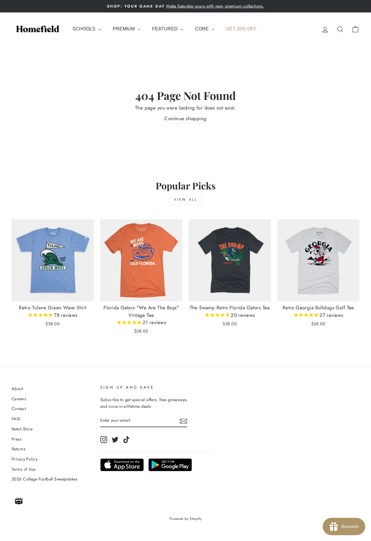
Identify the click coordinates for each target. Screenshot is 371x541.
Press (16, 439)
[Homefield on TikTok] (126, 439)
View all (185, 199)
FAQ (16, 419)
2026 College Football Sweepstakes (44, 479)
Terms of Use (23, 469)
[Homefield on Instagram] (103, 439)
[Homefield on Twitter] (115, 439)
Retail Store (22, 429)
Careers (19, 399)
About (17, 389)
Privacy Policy (24, 459)
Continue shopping (185, 118)
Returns (19, 449)
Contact (19, 409)
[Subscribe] (183, 421)
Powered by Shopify (186, 518)
